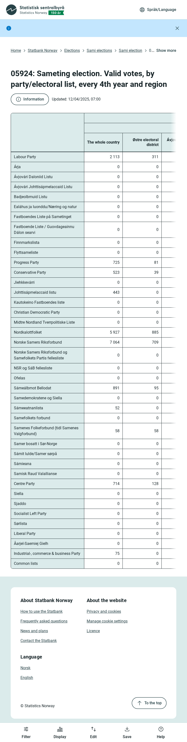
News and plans (34, 631)
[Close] (177, 28)
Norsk (25, 668)
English (26, 677)
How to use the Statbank (41, 611)
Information (33, 99)
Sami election (130, 50)
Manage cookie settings (107, 621)
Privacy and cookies (104, 611)
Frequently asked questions (43, 621)
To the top (153, 703)
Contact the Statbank (38, 640)
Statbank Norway (42, 50)
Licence (93, 631)
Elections (72, 50)
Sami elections (99, 50)
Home (16, 50)
